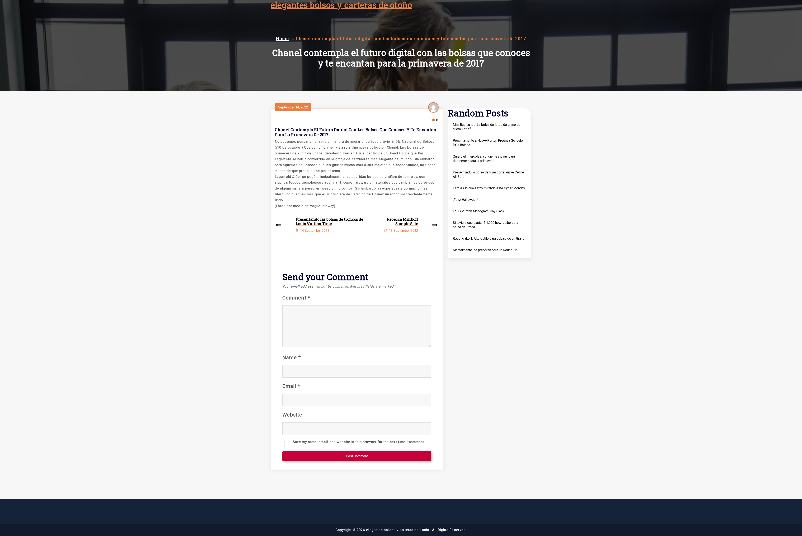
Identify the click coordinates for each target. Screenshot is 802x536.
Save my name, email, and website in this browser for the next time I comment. (359, 442)
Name (291, 357)
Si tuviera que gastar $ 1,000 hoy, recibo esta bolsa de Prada (485, 225)
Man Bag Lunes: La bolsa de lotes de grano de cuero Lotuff (486, 127)
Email (291, 386)
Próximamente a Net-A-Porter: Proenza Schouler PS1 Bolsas (488, 143)
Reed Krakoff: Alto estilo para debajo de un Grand (488, 239)
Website (292, 415)
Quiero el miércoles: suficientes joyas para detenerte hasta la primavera (484, 158)
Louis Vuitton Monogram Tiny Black (478, 211)
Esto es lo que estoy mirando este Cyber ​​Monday (489, 188)
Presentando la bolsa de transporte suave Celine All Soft (488, 174)
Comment (296, 298)
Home (282, 38)
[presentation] (278, 225)
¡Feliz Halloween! (465, 200)
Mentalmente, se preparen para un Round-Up (485, 250)
